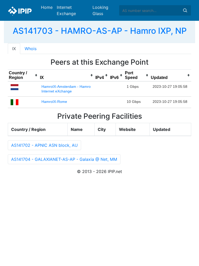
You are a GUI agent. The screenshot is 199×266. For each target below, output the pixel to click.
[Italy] (14, 102)
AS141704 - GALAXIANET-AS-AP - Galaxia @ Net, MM (64, 159)
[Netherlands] (14, 87)
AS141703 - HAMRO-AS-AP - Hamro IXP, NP (100, 31)
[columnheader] (23, 75)
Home (47, 7)
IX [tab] (14, 48)
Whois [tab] (31, 48)
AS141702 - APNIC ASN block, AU (44, 145)
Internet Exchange (66, 10)
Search (185, 10)
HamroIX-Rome (54, 101)
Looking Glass (100, 10)
